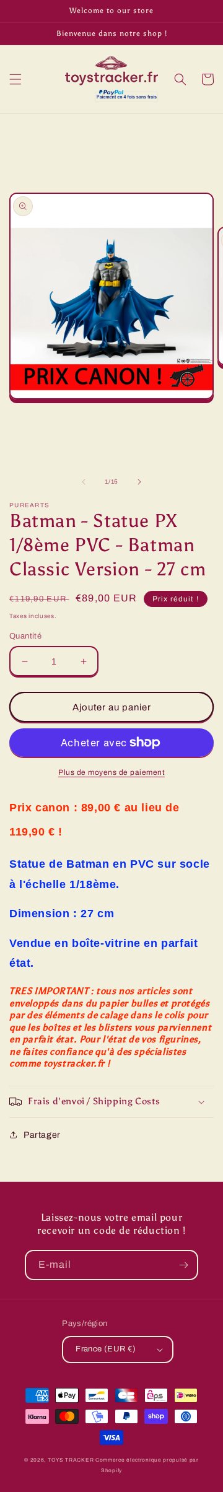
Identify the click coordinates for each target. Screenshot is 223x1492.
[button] (15, 79)
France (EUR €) (106, 1349)
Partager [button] (42, 1135)
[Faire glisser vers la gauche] (83, 481)
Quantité (25, 636)
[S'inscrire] (183, 1265)
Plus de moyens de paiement (111, 772)
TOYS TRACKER (71, 1460)
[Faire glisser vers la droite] (139, 481)
